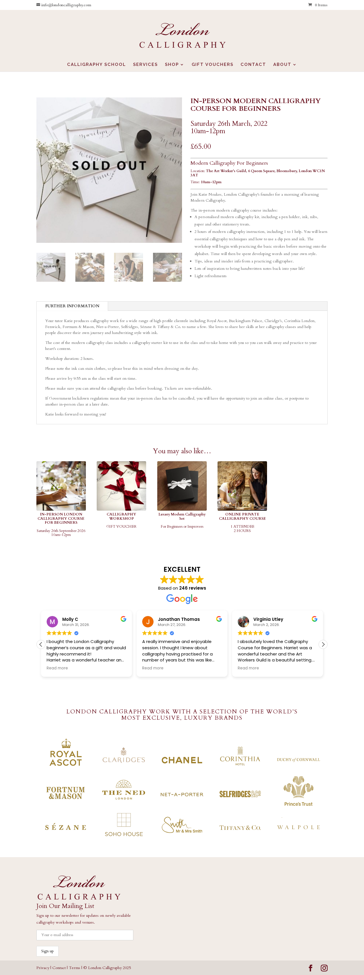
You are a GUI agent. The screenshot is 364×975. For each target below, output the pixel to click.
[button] (323, 644)
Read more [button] (57, 668)
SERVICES (145, 64)
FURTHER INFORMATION (72, 306)
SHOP (172, 64)
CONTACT (253, 64)
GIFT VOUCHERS (212, 64)
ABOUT (282, 64)
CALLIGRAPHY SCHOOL (96, 64)
